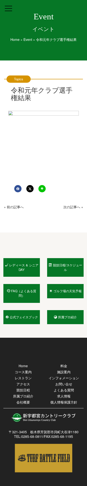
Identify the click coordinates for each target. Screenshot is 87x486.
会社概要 (23, 402)
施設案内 (64, 371)
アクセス (23, 383)
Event (27, 39)
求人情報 (64, 396)
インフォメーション (64, 377)
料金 (63, 365)
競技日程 (23, 390)
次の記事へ (72, 206)
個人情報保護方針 (63, 402)
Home (15, 39)
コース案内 (23, 371)
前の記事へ (15, 206)
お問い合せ (63, 383)
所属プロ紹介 (23, 396)
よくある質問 (64, 390)
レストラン (23, 377)
